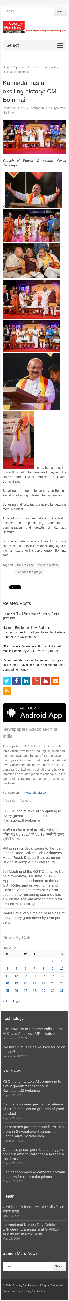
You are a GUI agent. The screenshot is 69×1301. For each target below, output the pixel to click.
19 (16, 983)
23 (52, 983)
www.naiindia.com (35, 792)
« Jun (6, 1001)
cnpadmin (40, 108)
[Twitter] (7, 681)
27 (25, 990)
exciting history (48, 565)
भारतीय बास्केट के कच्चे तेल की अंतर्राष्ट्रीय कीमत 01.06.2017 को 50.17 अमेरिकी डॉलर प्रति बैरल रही (33, 834)
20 (25, 983)
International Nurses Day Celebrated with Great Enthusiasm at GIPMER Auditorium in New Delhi (33, 1229)
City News (19, 67)
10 (61, 968)
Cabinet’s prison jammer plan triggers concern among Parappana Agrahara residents (33, 1154)
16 (52, 976)
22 (43, 983)
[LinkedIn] (26, 681)
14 (34, 976)
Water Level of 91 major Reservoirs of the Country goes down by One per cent (33, 917)
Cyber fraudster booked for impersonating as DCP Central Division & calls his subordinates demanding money (34, 665)
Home (6, 67)
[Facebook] (16, 681)
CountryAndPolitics (24, 1285)
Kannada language (29, 572)
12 (16, 976)
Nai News (9, 112)
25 (7, 990)
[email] (55, 681)
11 (7, 976)
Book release (25, 565)
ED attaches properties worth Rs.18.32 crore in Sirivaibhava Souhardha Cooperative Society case (34, 1131)
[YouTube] (45, 681)
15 (43, 976)
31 (61, 990)
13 (25, 976)
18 (7, 983)
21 (34, 983)
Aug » (16, 1001)
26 (16, 990)
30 (52, 990)
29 (43, 990)
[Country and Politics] (35, 27)
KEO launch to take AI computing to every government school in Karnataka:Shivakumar (32, 815)
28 (34, 990)
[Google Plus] (36, 681)
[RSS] (7, 691)
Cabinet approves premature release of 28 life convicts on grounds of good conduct (33, 1108)
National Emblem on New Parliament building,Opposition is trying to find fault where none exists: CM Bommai (34, 632)
